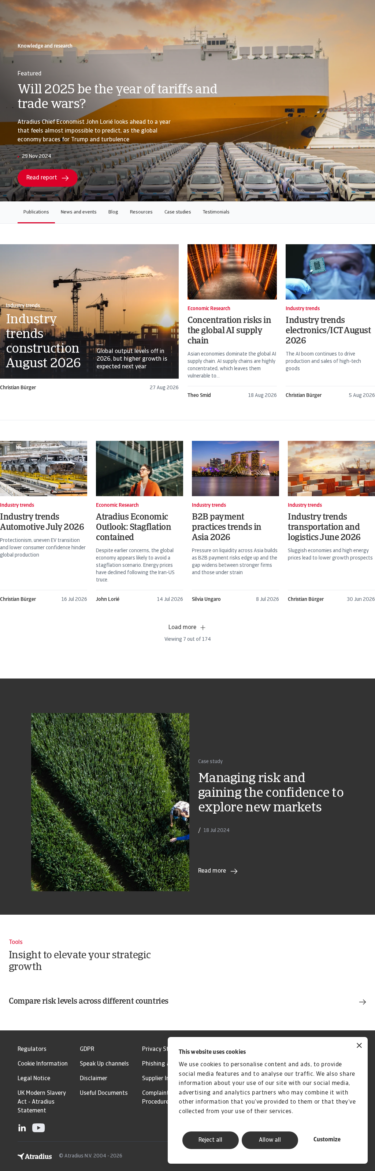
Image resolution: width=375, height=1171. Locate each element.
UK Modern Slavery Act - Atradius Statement (42, 1102)
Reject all (210, 1140)
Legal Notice (34, 1079)
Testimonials (216, 212)
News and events (79, 212)
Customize (327, 1140)
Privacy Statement (167, 1049)
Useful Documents (104, 1093)
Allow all (270, 1140)
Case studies (177, 212)
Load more (182, 628)
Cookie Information (43, 1064)
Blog (113, 212)
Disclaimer (93, 1079)
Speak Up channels (104, 1064)
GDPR (87, 1049)
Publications (36, 212)
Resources (141, 212)
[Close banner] (359, 1046)
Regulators (32, 1049)
